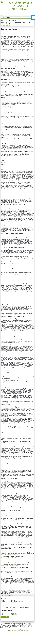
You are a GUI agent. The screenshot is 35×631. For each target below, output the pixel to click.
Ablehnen (10, 628)
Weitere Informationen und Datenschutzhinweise (15, 630)
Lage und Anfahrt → (5, 616)
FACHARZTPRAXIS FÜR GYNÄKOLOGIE (20, 4)
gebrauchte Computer (24, 573)
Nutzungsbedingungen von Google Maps (11, 554)
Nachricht (33, 18)
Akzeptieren (4, 628)
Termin (33, 17)
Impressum (26, 630)
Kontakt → (15, 614)
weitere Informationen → (5, 25)
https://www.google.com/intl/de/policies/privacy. (9, 565)
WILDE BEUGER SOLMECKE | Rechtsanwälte (14, 574)
